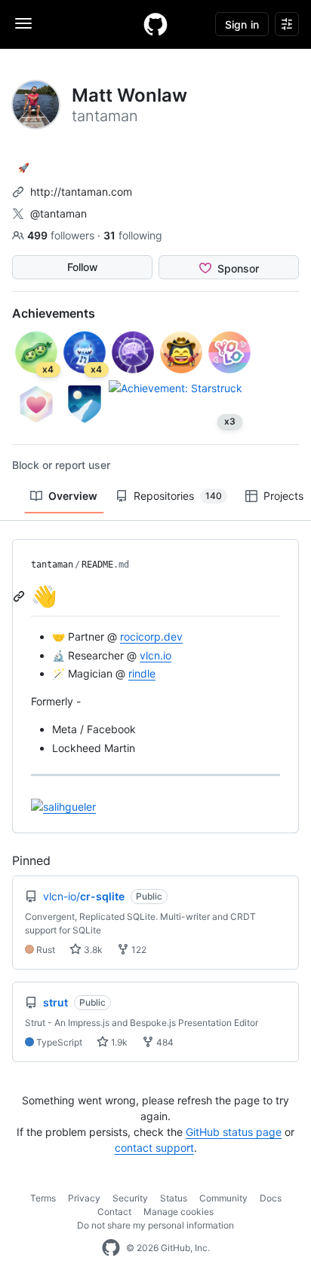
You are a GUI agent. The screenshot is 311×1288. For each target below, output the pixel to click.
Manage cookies (178, 1211)
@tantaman (58, 213)
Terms (43, 1198)
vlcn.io (155, 655)
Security (130, 1198)
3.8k (92, 949)
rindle (142, 673)
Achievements (53, 313)
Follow (82, 266)
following (132, 235)
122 (137, 949)
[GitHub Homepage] (111, 1248)
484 (164, 1042)
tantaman (52, 564)
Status (173, 1198)
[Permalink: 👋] (20, 596)
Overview (72, 495)
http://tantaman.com (81, 191)
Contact (114, 1211)
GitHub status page (234, 1131)
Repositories (178, 495)
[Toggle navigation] (23, 23)
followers (62, 235)
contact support (154, 1147)
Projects (283, 495)
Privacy (84, 1198)
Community (223, 1198)
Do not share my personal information (155, 1225)
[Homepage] (155, 24)
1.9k (118, 1042)
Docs (271, 1198)
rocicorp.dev (151, 636)
